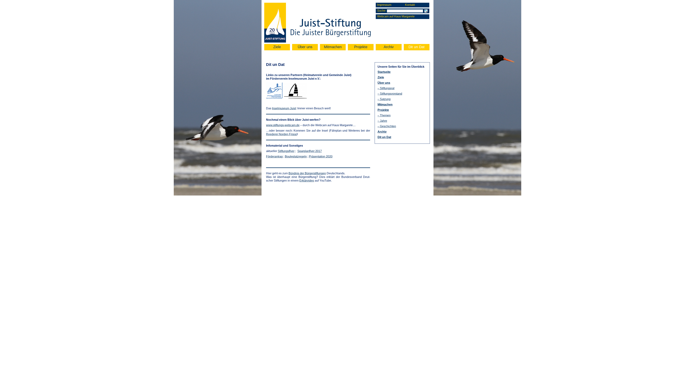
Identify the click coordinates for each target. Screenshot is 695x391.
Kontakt (410, 4)
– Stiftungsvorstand (390, 93)
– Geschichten (387, 126)
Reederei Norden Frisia (281, 134)
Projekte (360, 47)
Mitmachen (333, 47)
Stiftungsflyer (286, 151)
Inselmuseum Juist (284, 108)
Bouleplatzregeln (296, 156)
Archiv (389, 47)
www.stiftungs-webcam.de (283, 125)
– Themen (384, 115)
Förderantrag (274, 156)
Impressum (384, 4)
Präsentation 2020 (320, 156)
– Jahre (382, 120)
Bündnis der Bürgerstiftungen (307, 173)
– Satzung (384, 99)
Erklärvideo (306, 180)
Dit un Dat (416, 47)
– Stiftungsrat (386, 88)
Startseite (384, 71)
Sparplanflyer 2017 (309, 151)
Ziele (277, 47)
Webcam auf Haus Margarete (396, 16)
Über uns (305, 47)
